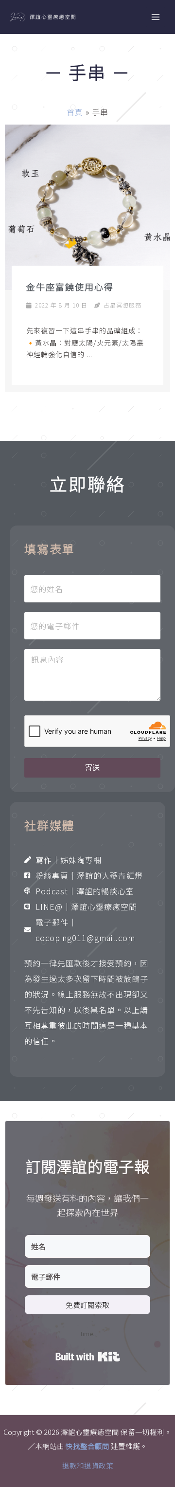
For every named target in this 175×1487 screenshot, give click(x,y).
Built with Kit (87, 1356)
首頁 (75, 112)
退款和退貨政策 (87, 1465)
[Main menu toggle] (155, 17)
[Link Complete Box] (87, 258)
